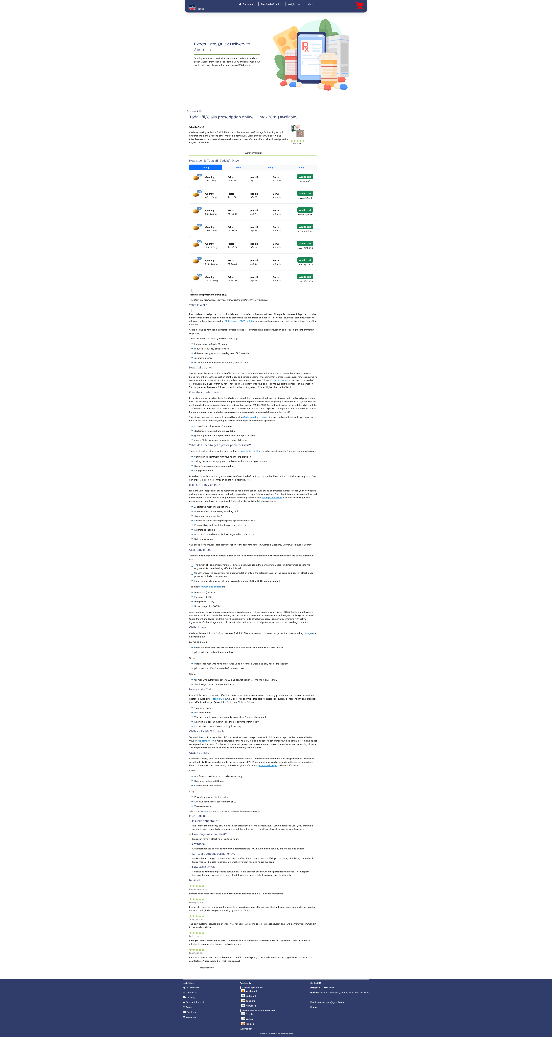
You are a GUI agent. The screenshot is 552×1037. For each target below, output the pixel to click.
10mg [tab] (270, 167)
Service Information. (196, 1002)
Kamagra (251, 1005)
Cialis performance (280, 380)
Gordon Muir (208, 811)
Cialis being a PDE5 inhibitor (240, 320)
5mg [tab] (301, 167)
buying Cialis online (272, 497)
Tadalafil (250, 1000)
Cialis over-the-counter (255, 416)
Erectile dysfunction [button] (271, 4)
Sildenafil (251, 995)
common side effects (210, 586)
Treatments (191, 111)
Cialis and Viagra (268, 765)
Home (313, 1007)
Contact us (191, 992)
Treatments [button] (248, 4)
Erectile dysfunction (252, 987)
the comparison (206, 740)
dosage (308, 633)
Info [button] (309, 4)
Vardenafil (251, 990)
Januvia (250, 1023)
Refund (189, 1007)
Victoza (250, 1018)
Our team (191, 1011)
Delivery (190, 997)
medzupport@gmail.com (330, 1002)
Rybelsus (250, 1013)
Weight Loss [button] (294, 4)
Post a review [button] (207, 967)
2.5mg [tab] (205, 167)
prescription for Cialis (251, 450)
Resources (191, 1016)
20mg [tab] (238, 167)
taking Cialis (219, 698)
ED (200, 111)
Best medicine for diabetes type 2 (259, 1010)
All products (192, 987)
